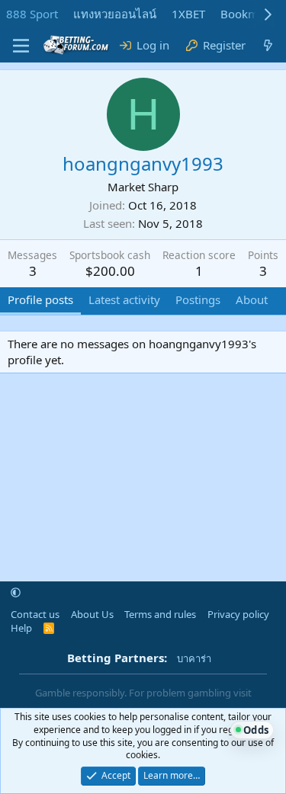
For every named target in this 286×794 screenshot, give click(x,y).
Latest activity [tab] (124, 299)
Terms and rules (160, 614)
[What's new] (268, 45)
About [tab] (252, 299)
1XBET (188, 13)
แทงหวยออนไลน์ (114, 13)
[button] (16, 592)
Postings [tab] (197, 299)
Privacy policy (238, 614)
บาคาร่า (194, 658)
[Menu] (21, 45)
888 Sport (32, 13)
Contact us (35, 614)
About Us (92, 614)
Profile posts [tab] (40, 299)
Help (21, 628)
